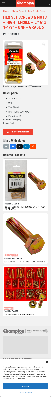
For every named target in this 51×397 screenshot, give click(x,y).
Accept (25, 386)
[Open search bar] (48, 3)
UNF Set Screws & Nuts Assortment (19, 314)
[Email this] (6, 146)
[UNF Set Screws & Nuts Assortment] (25, 288)
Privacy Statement (25, 392)
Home (6, 11)
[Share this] (13, 146)
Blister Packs (18, 11)
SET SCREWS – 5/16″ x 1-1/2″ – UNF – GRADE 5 (24, 262)
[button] (47, 362)
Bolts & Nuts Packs (36, 11)
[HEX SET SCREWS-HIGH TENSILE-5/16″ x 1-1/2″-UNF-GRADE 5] (25, 181)
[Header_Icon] (25, 3)
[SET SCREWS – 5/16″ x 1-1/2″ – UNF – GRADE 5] (25, 235)
